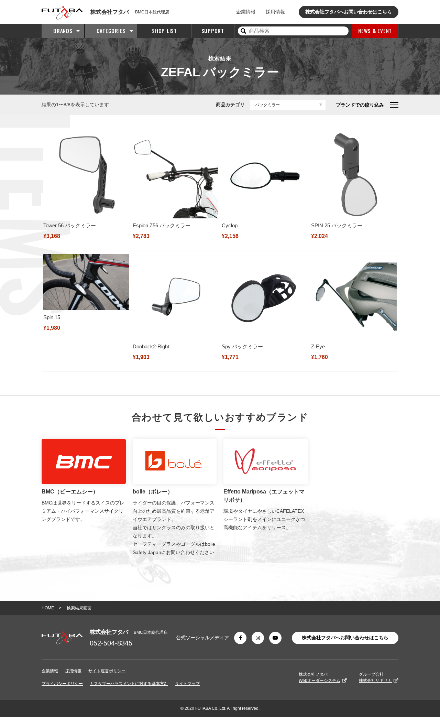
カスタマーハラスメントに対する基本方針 (129, 683)
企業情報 (245, 11)
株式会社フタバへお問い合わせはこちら (348, 11)
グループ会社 (375, 677)
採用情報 (275, 11)
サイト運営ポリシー (106, 671)
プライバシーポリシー (62, 683)
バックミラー (267, 104)
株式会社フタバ (319, 677)
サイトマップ (187, 683)
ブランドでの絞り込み (360, 105)
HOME (48, 608)
